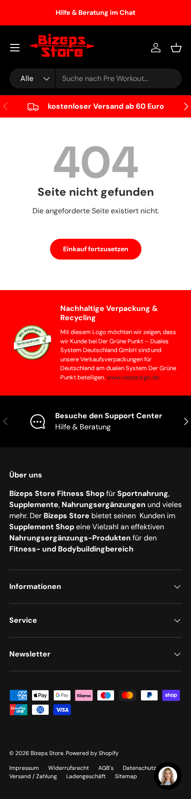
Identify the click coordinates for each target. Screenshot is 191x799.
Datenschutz (139, 768)
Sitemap (126, 776)
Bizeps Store (47, 753)
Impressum (24, 768)
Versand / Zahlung (33, 776)
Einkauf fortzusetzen (95, 249)
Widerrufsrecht (68, 768)
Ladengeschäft (86, 776)
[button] (176, 47)
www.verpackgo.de (133, 377)
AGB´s (106, 768)
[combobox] (95, 78)
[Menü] (15, 47)
